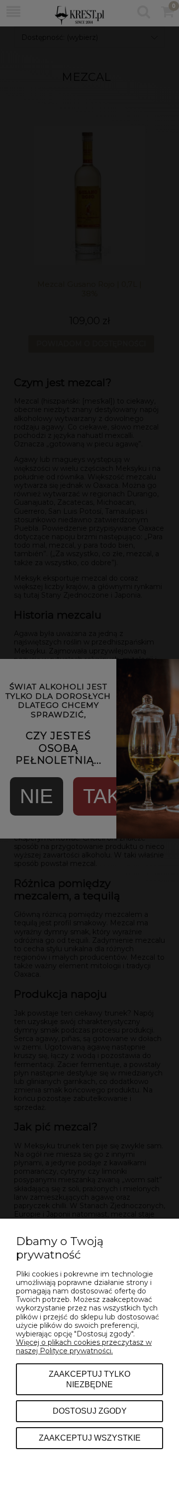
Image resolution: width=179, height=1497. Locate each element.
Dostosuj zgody (90, 1410)
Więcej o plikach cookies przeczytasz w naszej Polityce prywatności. (84, 1346)
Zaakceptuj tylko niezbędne (89, 1379)
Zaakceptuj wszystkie (90, 1437)
